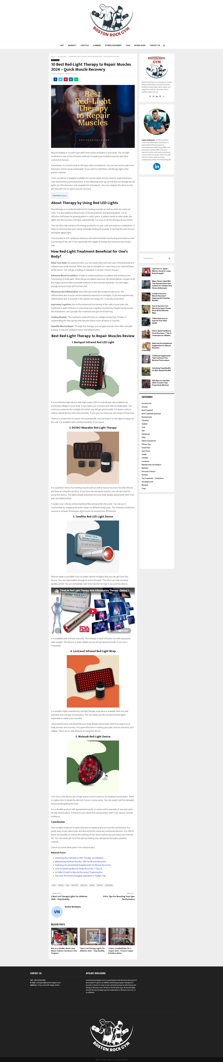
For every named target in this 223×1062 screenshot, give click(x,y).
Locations (145, 461)
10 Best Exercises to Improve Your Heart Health (160, 321)
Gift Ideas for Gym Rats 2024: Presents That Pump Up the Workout (161, 383)
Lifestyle (84, 45)
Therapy (99, 885)
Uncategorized (147, 482)
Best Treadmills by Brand (151, 414)
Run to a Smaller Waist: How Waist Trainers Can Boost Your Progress (64, 951)
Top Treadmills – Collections (153, 478)
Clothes (145, 424)
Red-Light (84, 885)
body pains (122, 406)
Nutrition (145, 468)
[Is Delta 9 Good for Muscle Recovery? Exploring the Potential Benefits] (146, 297)
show (64, 196)
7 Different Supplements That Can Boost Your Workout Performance (161, 358)
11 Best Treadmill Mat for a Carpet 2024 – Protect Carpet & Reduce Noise (120, 951)
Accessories (55, 60)
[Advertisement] (157, 214)
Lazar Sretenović (148, 140)
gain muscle (107, 326)
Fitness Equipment (113, 45)
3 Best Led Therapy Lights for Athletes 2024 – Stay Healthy (69, 898)
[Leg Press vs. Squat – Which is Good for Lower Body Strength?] (146, 272)
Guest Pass (146, 448)
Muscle (60, 885)
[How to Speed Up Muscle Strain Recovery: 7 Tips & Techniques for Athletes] (146, 334)
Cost (143, 427)
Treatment (109, 885)
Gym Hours (146, 451)
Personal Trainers (149, 471)
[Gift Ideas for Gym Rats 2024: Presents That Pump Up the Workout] (146, 384)
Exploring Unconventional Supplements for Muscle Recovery (162, 345)
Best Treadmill (147, 410)
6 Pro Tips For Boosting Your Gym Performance (119, 898)
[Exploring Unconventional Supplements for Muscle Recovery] (146, 347)
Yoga (128, 45)
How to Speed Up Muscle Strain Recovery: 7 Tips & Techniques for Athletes (161, 333)
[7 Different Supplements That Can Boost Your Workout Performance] (146, 359)
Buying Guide (140, 45)
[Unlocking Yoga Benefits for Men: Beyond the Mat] (146, 371)
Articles (145, 407)
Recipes (145, 475)
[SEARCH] (169, 258)
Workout (72, 45)
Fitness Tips (146, 444)
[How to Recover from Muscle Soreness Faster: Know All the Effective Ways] (146, 309)
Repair (92, 885)
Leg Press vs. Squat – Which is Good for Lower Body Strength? (161, 271)
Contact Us (155, 45)
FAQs (144, 437)
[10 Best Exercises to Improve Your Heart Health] (146, 322)
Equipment (146, 434)
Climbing (97, 45)
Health (144, 454)
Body (54, 885)
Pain (67, 885)
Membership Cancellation (151, 465)
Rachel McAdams (58, 74)
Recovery (75, 885)
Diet (62, 45)
